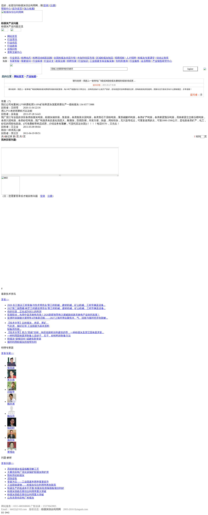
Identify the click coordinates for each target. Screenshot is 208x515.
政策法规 (60, 61)
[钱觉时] (11, 425)
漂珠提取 (12, 478)
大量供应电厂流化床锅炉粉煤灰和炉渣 (28, 472)
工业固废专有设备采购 (102, 61)
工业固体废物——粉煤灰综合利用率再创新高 (31, 485)
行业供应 (12, 42)
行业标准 (37, 61)
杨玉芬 (11, 416)
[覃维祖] (11, 449)
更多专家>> (7, 353)
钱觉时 (11, 428)
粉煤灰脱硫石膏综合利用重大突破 (25, 494)
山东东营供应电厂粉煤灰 (20, 497)
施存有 (11, 440)
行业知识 (83, 61)
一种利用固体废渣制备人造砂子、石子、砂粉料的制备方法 (39, 335)
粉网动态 (26, 58)
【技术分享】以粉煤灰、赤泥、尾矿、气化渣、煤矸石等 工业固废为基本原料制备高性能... (28, 325)
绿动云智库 (162, 58)
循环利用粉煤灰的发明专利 (22, 342)
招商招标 (120, 58)
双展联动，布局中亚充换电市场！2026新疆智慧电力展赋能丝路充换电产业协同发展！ (53, 314)
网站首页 (12, 36)
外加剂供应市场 (85, 58)
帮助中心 (6, 8)
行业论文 (49, 61)
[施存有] (11, 437)
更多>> (5, 299)
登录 (45, 5)
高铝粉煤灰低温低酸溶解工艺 (23, 469)
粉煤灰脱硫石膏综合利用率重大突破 (26, 491)
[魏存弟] (11, 401)
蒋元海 (11, 379)
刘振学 (11, 392)
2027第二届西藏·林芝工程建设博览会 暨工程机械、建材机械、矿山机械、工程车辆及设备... (56, 308)
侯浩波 (11, 367)
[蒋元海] (11, 377)
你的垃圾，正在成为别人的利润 (24, 311)
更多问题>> (7, 463)
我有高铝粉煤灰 (15, 475)
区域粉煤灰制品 (104, 58)
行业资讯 (12, 39)
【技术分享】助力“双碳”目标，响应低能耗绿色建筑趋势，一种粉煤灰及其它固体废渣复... (55, 332)
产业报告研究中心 (162, 61)
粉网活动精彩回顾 (42, 58)
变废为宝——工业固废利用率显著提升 (28, 481)
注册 (52, 5)
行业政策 (12, 45)
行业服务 (134, 61)
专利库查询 (122, 61)
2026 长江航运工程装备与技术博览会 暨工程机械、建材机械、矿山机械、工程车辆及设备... (56, 305)
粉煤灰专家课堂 (146, 58)
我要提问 (26, 61)
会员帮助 (146, 61)
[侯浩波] (11, 365)
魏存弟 (11, 404)
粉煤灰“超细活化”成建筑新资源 (24, 338)
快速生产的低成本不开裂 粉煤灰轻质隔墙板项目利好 (35, 488)
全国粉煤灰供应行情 (65, 58)
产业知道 (31, 76)
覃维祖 (11, 452)
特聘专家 (72, 61)
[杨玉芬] (11, 413)
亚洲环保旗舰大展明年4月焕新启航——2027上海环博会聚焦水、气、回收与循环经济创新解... (57, 318)
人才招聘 (131, 58)
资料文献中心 (14, 52)
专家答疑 (14, 61)
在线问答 (12, 49)
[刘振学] (11, 389)
